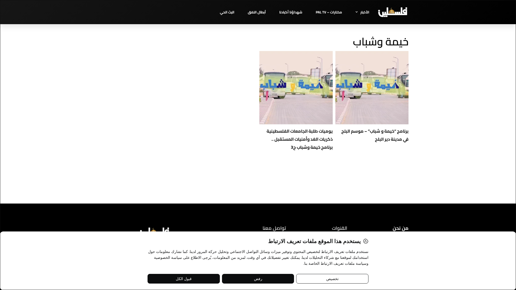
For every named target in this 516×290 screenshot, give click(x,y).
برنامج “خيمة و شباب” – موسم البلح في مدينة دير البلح (374, 135)
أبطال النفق (257, 12)
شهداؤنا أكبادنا (290, 12)
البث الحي (227, 12)
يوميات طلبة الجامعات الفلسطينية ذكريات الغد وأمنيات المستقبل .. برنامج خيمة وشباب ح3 (300, 139)
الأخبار (364, 12)
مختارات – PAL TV (329, 12)
